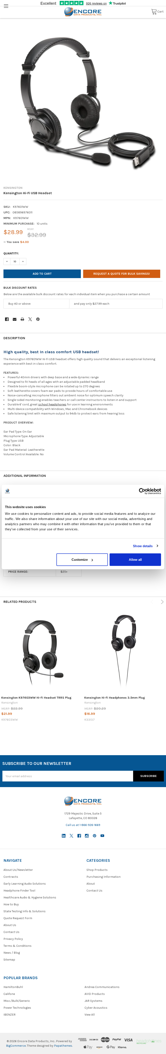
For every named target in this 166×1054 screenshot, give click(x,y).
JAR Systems (93, 1001)
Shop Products (97, 870)
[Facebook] (6, 319)
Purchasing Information (103, 877)
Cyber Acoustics (96, 1008)
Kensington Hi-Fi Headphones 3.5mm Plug (114, 698)
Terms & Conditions (17, 946)
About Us (9, 925)
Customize (80, 559)
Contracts (10, 877)
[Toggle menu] (6, 6)
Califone (9, 994)
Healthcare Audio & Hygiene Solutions (29, 897)
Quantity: (11, 253)
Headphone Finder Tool (19, 890)
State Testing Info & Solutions (24, 911)
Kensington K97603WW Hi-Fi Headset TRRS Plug (36, 698)
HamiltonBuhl (13, 987)
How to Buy (11, 904)
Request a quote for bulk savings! (121, 274)
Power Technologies (17, 1008)
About (90, 883)
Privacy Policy (13, 939)
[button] (148, 1041)
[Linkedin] (63, 835)
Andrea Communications (102, 987)
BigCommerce (16, 1046)
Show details (143, 546)
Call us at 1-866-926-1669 (83, 825)
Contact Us (11, 932)
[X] (30, 319)
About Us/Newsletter (18, 870)
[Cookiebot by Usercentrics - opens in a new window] (142, 491)
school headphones (52, 404)
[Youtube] (102, 835)
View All (90, 1014)
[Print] (22, 319)
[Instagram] (86, 835)
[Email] (14, 319)
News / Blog (11, 953)
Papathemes (63, 1046)
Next (161, 601)
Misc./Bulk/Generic (16, 1001)
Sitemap (9, 959)
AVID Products (95, 994)
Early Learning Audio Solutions (24, 883)
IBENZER (9, 1014)
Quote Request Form (17, 918)
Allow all (135, 559)
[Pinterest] (38, 319)
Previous (152, 601)
